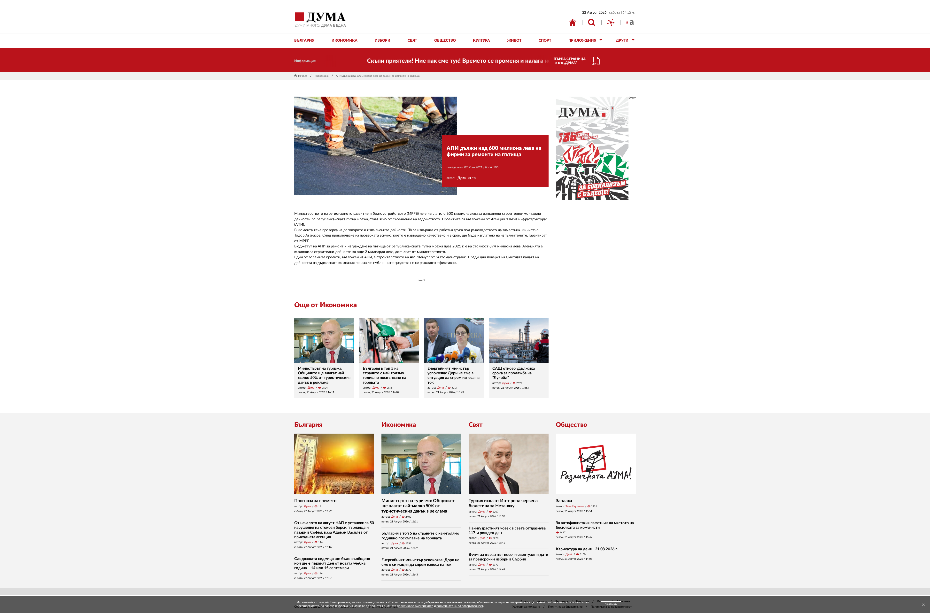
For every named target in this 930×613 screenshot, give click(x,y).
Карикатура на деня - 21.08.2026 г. (587, 549)
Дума (461, 178)
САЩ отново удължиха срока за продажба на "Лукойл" (513, 373)
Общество (571, 425)
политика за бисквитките (415, 606)
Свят (476, 425)
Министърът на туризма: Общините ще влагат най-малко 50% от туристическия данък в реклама (418, 506)
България (308, 425)
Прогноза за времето (315, 501)
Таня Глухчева (575, 506)
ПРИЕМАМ (611, 604)
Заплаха (564, 501)
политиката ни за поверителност (459, 606)
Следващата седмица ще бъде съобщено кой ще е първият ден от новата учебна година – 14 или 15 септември (332, 563)
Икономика (322, 76)
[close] (923, 605)
